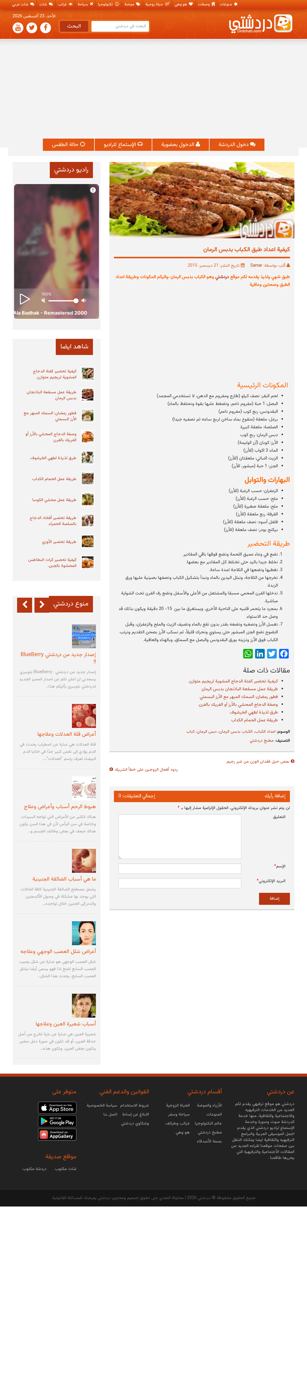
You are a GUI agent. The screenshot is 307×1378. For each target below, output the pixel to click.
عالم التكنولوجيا (208, 1123)
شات (43, 4)
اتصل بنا (110, 1114)
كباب (190, 732)
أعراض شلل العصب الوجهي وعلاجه (58, 952)
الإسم (279, 866)
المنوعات (214, 1114)
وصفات (204, 4)
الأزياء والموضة (209, 1105)
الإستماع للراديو (121, 145)
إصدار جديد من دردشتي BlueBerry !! (58, 658)
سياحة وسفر (179, 1114)
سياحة (83, 4)
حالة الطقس (66, 145)
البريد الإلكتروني (271, 881)
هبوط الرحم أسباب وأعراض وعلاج (60, 807)
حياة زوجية (154, 4)
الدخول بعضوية (178, 145)
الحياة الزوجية (178, 1105)
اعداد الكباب (265, 732)
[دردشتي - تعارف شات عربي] (57, 1108)
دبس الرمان (207, 732)
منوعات (226, 4)
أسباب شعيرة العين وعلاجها (66, 1024)
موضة (129, 4)
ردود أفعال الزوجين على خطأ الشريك (146, 770)
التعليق (279, 817)
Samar (256, 265)
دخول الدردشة (234, 145)
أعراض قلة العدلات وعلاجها (66, 734)
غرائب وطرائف (177, 1123)
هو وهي (181, 4)
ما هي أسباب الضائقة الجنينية (64, 879)
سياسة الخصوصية (102, 1105)
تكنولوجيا (106, 4)
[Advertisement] (153, 89)
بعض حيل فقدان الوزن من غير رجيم (258, 761)
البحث (74, 26)
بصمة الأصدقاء (209, 1141)
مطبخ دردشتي (262, 740)
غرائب (63, 4)
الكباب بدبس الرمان (235, 732)
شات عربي (20, 4)
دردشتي (222, 277)
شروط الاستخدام (134, 1105)
